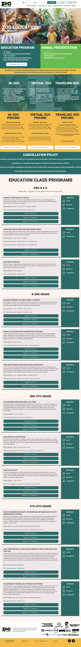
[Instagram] (69, 640)
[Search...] (44, 2)
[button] (67, 141)
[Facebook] (73, 640)
